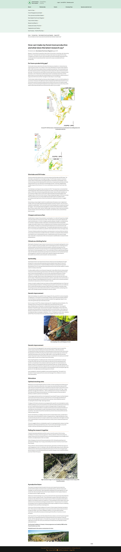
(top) (92, 543)
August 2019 (56, 35)
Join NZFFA (63, 2)
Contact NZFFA (52, 550)
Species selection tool (86, 7)
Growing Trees (69, 7)
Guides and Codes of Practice (34, 25)
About (29, 7)
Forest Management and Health (35, 12)
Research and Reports (33, 23)
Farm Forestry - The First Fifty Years (36, 30)
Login (58, 2)
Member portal (70, 2)
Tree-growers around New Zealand (36, 15)
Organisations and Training (34, 28)
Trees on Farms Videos (33, 20)
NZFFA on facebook (63, 550)
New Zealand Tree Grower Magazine (36, 18)
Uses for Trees (31, 10)
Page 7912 (72, 550)
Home (29, 35)
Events (55, 7)
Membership (42, 7)
